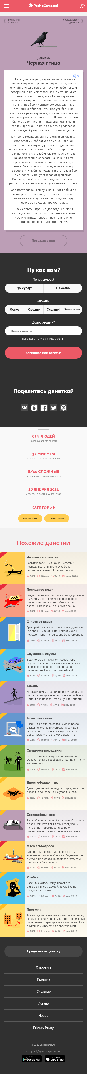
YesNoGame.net (46, 6)
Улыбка (43, 888)
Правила (43, 979)
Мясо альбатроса (43, 856)
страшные (57, 518)
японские (30, 518)
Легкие (43, 1003)
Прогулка (43, 920)
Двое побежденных (43, 793)
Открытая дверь (43, 633)
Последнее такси (43, 600)
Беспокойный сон (43, 825)
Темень (43, 697)
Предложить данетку (43, 951)
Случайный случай (43, 665)
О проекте (43, 967)
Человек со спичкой (43, 568)
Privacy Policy (43, 1028)
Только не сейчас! (43, 729)
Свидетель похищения (43, 761)
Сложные (44, 991)
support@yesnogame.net (43, 1051)
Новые (43, 1015)
